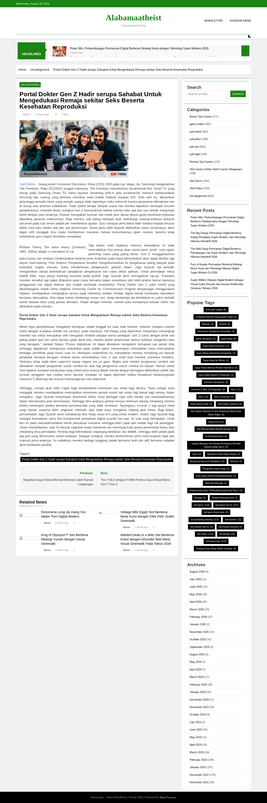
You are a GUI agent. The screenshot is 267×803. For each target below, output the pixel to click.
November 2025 (199, 631)
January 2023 (198, 767)
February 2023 (198, 759)
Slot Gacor (196, 180)
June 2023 (196, 729)
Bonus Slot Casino (201, 116)
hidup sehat (216, 422)
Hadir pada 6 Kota (201, 404)
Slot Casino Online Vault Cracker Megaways (216, 169)
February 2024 (198, 684)
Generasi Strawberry (216, 382)
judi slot (194, 146)
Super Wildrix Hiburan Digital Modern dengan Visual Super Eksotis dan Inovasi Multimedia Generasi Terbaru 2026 (217, 284)
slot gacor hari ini (226, 505)
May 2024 (195, 661)
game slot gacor (205, 338)
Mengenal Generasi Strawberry (207, 461)
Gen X (236, 389)
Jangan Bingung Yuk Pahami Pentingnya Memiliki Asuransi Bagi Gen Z (216, 445)
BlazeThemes (168, 797)
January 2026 (198, 624)
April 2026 (195, 601)
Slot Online (196, 188)
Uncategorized (30, 85)
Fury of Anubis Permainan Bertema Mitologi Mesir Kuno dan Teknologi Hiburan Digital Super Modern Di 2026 (216, 268)
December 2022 (199, 774)
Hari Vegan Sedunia (230, 404)
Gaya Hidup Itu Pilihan (216, 360)
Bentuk (224, 324)
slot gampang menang (205, 519)
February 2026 (198, 616)
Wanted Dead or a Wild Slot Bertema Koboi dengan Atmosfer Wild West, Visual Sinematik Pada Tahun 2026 (147, 539)
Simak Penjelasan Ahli (225, 497)
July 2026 (195, 579)
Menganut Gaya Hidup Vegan (223, 454)
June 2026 (196, 586)
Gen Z (203, 397)
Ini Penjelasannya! (216, 436)
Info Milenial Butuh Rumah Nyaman (216, 429)
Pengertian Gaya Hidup (216, 468)
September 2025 (199, 646)
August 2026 (197, 571)
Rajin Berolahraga (216, 483)
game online (197, 123)
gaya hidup (228, 338)
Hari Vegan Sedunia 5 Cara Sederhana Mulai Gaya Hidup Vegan (216, 413)
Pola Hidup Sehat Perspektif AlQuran (216, 476)
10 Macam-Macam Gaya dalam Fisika (216, 317)
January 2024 (198, 692)
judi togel (195, 154)
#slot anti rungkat (216, 309)
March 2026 (197, 609)
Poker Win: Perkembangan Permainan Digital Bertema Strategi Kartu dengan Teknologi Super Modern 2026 (139, 48)
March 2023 (197, 752)
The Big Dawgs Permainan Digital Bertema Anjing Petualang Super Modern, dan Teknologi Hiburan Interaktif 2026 (218, 237)
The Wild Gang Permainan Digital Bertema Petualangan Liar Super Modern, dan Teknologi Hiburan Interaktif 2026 (218, 252)
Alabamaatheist (133, 17)
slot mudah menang (230, 527)
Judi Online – (28, 184)
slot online (205, 534)
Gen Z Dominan (223, 397)
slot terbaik (227, 534)
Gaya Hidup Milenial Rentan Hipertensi (216, 367)
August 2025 (197, 654)
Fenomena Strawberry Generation (216, 331)
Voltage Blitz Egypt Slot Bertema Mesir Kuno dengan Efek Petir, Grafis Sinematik (147, 516)
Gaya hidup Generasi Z (216, 346)
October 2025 (198, 639)
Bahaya (207, 324)
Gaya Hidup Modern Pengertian (216, 375)
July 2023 (195, 722)
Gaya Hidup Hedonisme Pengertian (216, 353)
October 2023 (198, 714)
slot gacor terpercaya (216, 512)
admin (26, 114)
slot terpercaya (216, 541)
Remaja (200, 497)
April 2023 (195, 744)
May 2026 (195, 594)
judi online (195, 131)
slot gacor (201, 505)
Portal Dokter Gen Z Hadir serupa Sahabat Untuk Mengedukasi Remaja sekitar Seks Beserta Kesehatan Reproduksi (97, 459)
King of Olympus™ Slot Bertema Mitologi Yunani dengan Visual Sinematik (64, 539)
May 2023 (195, 737)
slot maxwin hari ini (201, 527)
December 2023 (199, 699)
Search (238, 94)
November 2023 (199, 707)
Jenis (196, 454)
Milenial (236, 461)
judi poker (195, 139)
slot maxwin (233, 519)
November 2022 (199, 782)
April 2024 (195, 669)
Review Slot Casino (201, 161)
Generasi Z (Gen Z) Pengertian (208, 389)
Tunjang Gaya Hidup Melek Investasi (216, 548)
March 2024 (197, 676)
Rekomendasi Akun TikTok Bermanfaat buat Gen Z (216, 490)
